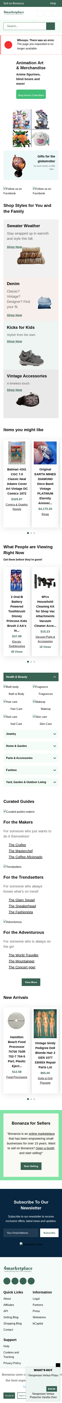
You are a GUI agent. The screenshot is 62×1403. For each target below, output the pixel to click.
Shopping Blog (12, 1323)
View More (31, 982)
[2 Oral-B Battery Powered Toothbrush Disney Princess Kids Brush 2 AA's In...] (17, 611)
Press (36, 1311)
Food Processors (16, 1077)
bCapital (38, 1323)
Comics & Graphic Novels (17, 507)
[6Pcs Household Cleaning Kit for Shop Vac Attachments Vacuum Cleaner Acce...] (45, 611)
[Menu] (56, 13)
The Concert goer (22, 967)
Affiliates (8, 1304)
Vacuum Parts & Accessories (45, 639)
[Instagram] (31, 1281)
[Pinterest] (23, 1281)
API (5, 1311)
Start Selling (31, 1166)
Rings (45, 514)
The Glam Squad (22, 900)
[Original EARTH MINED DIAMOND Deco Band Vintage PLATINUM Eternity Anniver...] (45, 483)
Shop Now (14, 247)
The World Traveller (24, 955)
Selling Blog (10, 1317)
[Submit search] (50, 26)
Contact (8, 1329)
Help (53, 3)
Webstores (39, 1317)
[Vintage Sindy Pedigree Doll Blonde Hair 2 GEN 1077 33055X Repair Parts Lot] (45, 1050)
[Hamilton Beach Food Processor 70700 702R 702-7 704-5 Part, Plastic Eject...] (17, 1050)
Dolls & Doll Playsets (45, 1080)
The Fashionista (21, 912)
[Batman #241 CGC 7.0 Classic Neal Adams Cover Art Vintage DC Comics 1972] (17, 483)
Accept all (9, 1396)
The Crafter (17, 845)
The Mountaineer (22, 961)
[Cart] (40, 13)
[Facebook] (6, 1281)
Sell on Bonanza (13, 3)
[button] (28, 533)
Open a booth (45, 1148)
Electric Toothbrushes (17, 644)
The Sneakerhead (22, 906)
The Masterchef (21, 851)
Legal (36, 1298)
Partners (38, 1304)
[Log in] (48, 13)
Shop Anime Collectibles (31, 95)
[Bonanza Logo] (13, 12)
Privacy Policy (12, 1363)
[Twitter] (15, 1281)
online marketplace (42, 1133)
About (7, 1298)
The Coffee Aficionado (25, 857)
